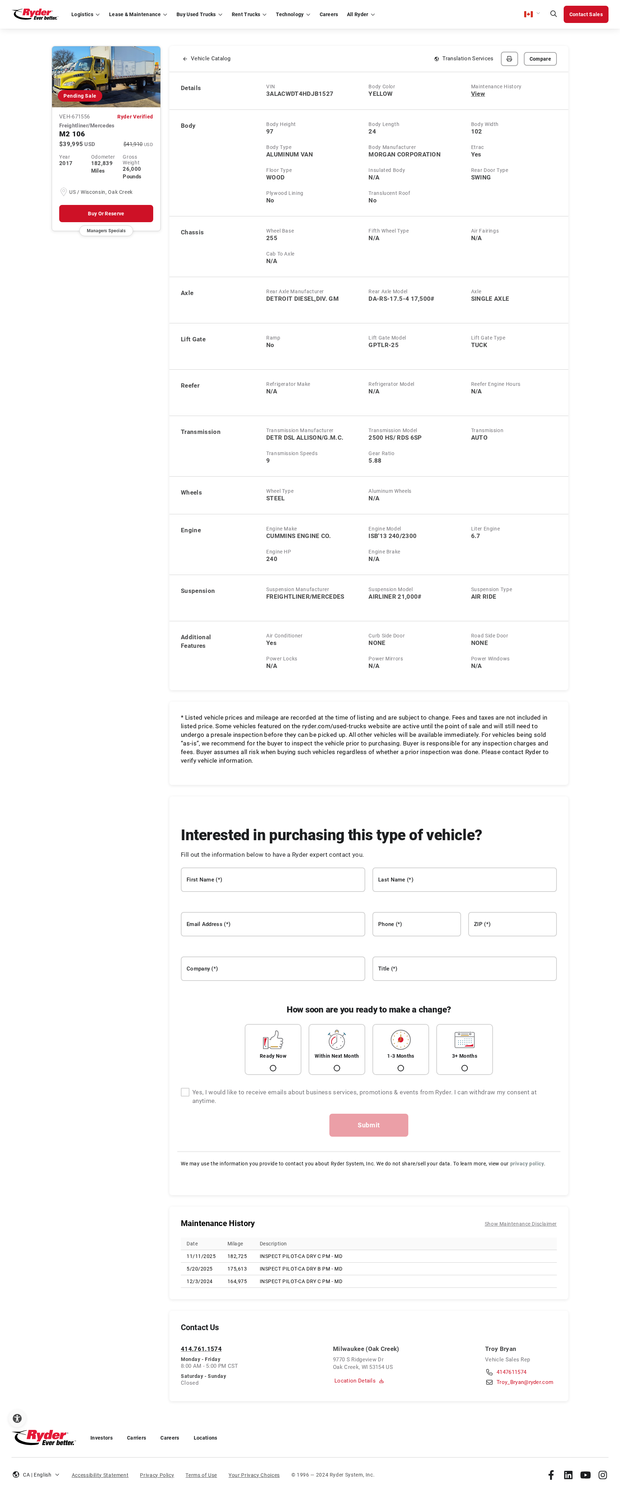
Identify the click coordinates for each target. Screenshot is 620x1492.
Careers (169, 1438)
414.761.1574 (201, 1348)
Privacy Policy (157, 1475)
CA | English (37, 1475)
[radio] (273, 1049)
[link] (551, 1475)
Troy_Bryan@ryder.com (525, 1382)
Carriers (136, 1438)
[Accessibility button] (17, 1418)
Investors (101, 1438)
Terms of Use (201, 1475)
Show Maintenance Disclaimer (521, 1224)
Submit (369, 1125)
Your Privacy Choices (254, 1475)
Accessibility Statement (100, 1475)
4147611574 (511, 1372)
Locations (205, 1438)
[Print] (509, 59)
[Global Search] (553, 14)
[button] (532, 14)
